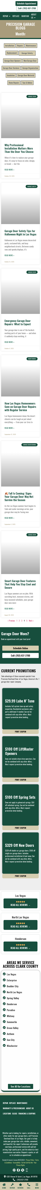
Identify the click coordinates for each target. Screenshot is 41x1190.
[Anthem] (4, 1033)
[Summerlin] (4, 1021)
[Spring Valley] (4, 997)
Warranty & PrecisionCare (14, 1108)
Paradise (11, 1010)
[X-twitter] (22, 1170)
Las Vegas (11, 974)
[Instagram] (14, 1170)
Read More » (9, 169)
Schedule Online (20, 648)
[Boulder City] (4, 985)
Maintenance (22, 1103)
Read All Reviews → (20, 905)
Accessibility (16, 1162)
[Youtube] (26, 1170)
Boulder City (12, 986)
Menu (37, 1188)
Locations (7, 1113)
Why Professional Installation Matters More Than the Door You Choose (19, 148)
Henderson (12, 1004)
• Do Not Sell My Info (26, 1162)
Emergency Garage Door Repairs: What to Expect (18, 322)
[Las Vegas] (4, 973)
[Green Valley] (4, 1027)
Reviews (20, 1188)
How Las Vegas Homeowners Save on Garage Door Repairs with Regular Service (20, 406)
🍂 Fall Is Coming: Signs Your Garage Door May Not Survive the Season (19, 496)
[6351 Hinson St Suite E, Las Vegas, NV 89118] (5, 1176)
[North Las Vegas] (4, 991)
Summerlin (12, 1022)
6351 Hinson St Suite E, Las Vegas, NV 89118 (22, 1176)
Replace (16, 16)
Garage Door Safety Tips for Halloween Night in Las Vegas (20, 232)
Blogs (14, 1113)
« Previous (11, 620)
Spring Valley (13, 998)
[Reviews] (20, 1184)
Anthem (10, 1034)
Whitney (10, 1016)
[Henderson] (4, 1003)
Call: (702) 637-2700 (27, 8)
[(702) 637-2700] (14, 1180)
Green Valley (12, 1028)
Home (4, 1188)
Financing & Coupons (26, 1113)
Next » (31, 620)
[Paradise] (4, 1009)
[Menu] (37, 1184)
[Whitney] (4, 1015)
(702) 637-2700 (22, 1179)
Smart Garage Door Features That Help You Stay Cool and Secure (20, 584)
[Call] (28, 1184)
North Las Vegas (14, 992)
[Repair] (12, 1184)
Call (28, 1188)
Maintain (25, 16)
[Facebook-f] (18, 1170)
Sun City (11, 1040)
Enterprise (12, 980)
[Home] (4, 1184)
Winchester (12, 1045)
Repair (6, 16)
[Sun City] (4, 1039)
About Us (33, 16)
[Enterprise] (4, 979)
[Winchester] (4, 1045)
